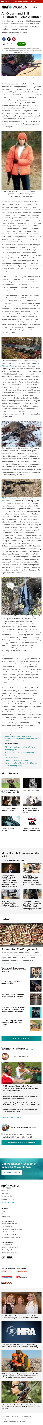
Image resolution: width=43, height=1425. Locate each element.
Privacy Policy (5, 1416)
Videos (4, 1214)
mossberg (7, 738)
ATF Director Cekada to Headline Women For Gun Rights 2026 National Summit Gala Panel (14, 1009)
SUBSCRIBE (12, 1173)
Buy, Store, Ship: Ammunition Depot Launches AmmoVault (13, 995)
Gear (19, 34)
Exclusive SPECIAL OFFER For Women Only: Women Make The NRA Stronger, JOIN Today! (20, 1346)
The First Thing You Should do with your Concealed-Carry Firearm (13, 1022)
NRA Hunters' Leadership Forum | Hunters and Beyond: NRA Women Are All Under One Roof (20, 1088)
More (13, 920)
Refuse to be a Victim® (8, 1232)
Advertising (5, 1193)
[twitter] (8, 38)
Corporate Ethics (26, 1416)
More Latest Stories (27, 1038)
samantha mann (26, 736)
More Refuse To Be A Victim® (10, 1117)
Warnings (4, 1419)
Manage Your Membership (10, 1253)
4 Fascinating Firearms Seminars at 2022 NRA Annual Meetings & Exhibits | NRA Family (20, 1097)
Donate (25, 2)
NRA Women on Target (9, 1235)
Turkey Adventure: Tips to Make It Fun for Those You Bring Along (20, 764)
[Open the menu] (39, 7)
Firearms (17, 963)
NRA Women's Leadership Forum (12, 1229)
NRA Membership (7, 1226)
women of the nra (21, 1093)
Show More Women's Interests (25, 1142)
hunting (7, 736)
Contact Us (5, 1190)
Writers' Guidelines (7, 1196)
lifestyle (13, 736)
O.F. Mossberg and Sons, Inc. (13, 498)
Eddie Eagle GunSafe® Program (23, 1127)
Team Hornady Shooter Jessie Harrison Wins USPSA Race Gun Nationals (14, 970)
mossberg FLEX (28, 738)
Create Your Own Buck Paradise (17, 760)
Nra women (10, 1093)
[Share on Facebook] (4, 38)
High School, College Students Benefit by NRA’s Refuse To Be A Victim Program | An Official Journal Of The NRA (21, 1104)
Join (15, 2)
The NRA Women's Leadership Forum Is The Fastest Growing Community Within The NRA (20, 1317)
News (3, 34)
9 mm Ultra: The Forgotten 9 (19, 949)
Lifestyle (8, 34)
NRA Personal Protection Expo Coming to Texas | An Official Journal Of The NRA (20, 1110)
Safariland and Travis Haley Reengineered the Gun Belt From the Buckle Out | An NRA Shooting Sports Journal (32, 905)
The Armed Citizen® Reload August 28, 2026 (12, 982)
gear (18, 736)
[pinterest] (14, 38)
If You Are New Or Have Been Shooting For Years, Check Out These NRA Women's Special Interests (21, 1407)
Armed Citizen (6, 1217)
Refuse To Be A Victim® (20, 1056)
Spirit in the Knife (11, 757)
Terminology (10, 963)
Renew (20, 2)
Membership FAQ (7, 1250)
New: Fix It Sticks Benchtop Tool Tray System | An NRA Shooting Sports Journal (11, 904)
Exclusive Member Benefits (10, 1247)
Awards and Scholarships (9, 1224)
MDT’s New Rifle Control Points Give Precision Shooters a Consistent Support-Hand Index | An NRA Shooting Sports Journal (32, 880)
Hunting (14, 34)
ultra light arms (17, 738)
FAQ (11, 1419)
